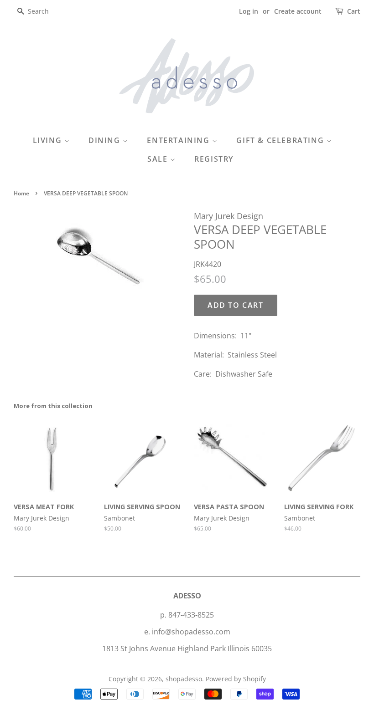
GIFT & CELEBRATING (281, 140)
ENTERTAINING (179, 140)
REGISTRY (214, 159)
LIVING (48, 140)
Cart (353, 11)
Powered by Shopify (236, 678)
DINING (105, 140)
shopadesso (184, 678)
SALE (158, 159)
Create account (298, 11)
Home (21, 193)
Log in (248, 11)
